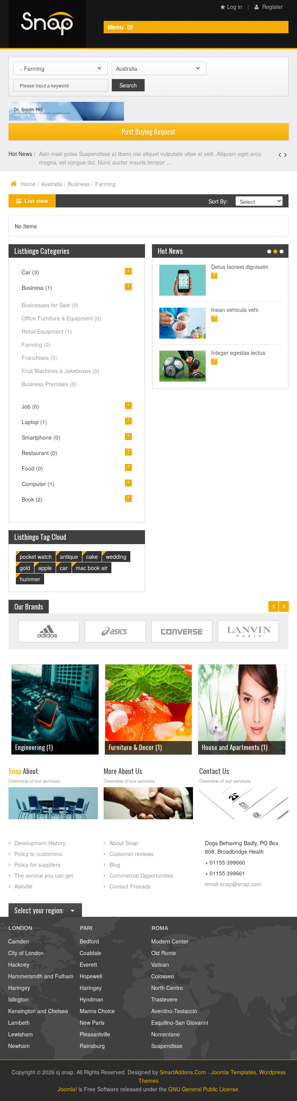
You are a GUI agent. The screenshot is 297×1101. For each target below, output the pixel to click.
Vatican (160, 964)
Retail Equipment (47, 331)
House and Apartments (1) (141, 747)
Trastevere (164, 999)
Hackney (18, 964)
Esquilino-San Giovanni (179, 1022)
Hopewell (91, 976)
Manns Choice (97, 1011)
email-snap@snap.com (233, 884)
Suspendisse (167, 1046)
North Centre (167, 987)
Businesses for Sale (50, 305)
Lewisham (20, 1034)
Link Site (48, 631)
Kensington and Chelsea (38, 1011)
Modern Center (169, 941)
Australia (51, 184)
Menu (116, 26)
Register (272, 6)
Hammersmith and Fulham (40, 976)
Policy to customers (38, 854)
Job (30, 406)
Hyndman (91, 999)
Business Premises (49, 384)
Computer (38, 484)
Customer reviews (131, 854)
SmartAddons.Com (183, 1072)
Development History (39, 843)
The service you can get (43, 875)
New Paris (92, 1022)
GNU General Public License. (204, 1089)
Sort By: (218, 201)
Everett (88, 964)
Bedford (89, 941)
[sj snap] (47, 24)
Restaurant (39, 453)
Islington (18, 999)
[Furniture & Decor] (55, 708)
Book (32, 499)
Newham (19, 1046)
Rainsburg (92, 1046)
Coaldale (90, 953)
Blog (114, 864)
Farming (36, 344)
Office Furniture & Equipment (61, 318)
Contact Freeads (129, 886)
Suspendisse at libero (237, 309)
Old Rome (163, 953)
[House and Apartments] (148, 708)
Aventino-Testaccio (174, 1011)
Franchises (39, 357)
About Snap (123, 843)
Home (28, 184)
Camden (18, 941)
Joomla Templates (233, 1072)
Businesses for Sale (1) (231, 747)
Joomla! (67, 1089)
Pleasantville (95, 1034)
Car (30, 272)
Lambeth (19, 1022)
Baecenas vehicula (63, 154)
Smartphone (41, 437)
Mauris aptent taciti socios (243, 267)
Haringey (19, 987)
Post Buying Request (149, 132)
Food (32, 468)
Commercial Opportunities (141, 875)
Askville (23, 886)
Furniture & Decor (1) (41, 747)
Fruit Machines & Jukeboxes (60, 371)
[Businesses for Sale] (241, 708)
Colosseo (162, 976)
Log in (234, 6)
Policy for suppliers (37, 864)
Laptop (34, 422)
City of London (26, 953)
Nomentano (165, 1034)
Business (79, 184)
